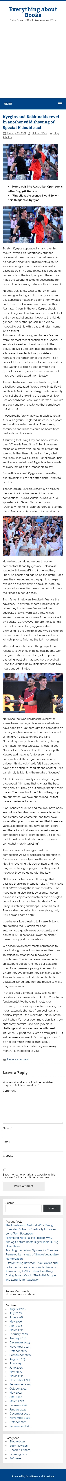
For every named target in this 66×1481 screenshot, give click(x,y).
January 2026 (18, 1338)
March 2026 (17, 1330)
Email (7, 1142)
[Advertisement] (33, 63)
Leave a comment (18, 1059)
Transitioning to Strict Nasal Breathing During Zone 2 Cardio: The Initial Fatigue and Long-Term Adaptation (31, 1275)
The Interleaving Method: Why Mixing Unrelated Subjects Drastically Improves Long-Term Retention (31, 1229)
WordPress (32, 1476)
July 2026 (16, 1313)
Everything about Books (33, 11)
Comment (10, 1090)
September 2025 (20, 1355)
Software (15, 1458)
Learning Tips (18, 1454)
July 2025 (15, 1363)
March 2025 (17, 1376)
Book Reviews (18, 1445)
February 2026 (19, 1334)
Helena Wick (39, 133)
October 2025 (18, 1351)
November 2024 (20, 1380)
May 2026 (16, 1321)
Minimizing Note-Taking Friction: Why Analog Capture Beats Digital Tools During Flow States (32, 1242)
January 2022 (18, 1409)
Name (7, 1128)
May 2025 (16, 1372)
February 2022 (18, 1405)
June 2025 (16, 1367)
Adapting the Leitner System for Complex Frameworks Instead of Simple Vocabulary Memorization (32, 1254)
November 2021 (20, 1417)
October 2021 (18, 1422)
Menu (8, 103)
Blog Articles (17, 1441)
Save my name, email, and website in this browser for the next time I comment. (29, 1176)
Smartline (48, 1476)
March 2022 (17, 1401)
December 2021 (20, 1413)
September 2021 (20, 1426)
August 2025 (17, 1359)
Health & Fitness (20, 1450)
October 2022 (18, 1388)
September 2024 (20, 1384)
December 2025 (20, 1342)
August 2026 (17, 1309)
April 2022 (16, 1397)
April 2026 (16, 1325)
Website (8, 1155)
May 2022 (16, 1392)
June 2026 (16, 1317)
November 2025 (20, 1346)
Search (10, 1203)
